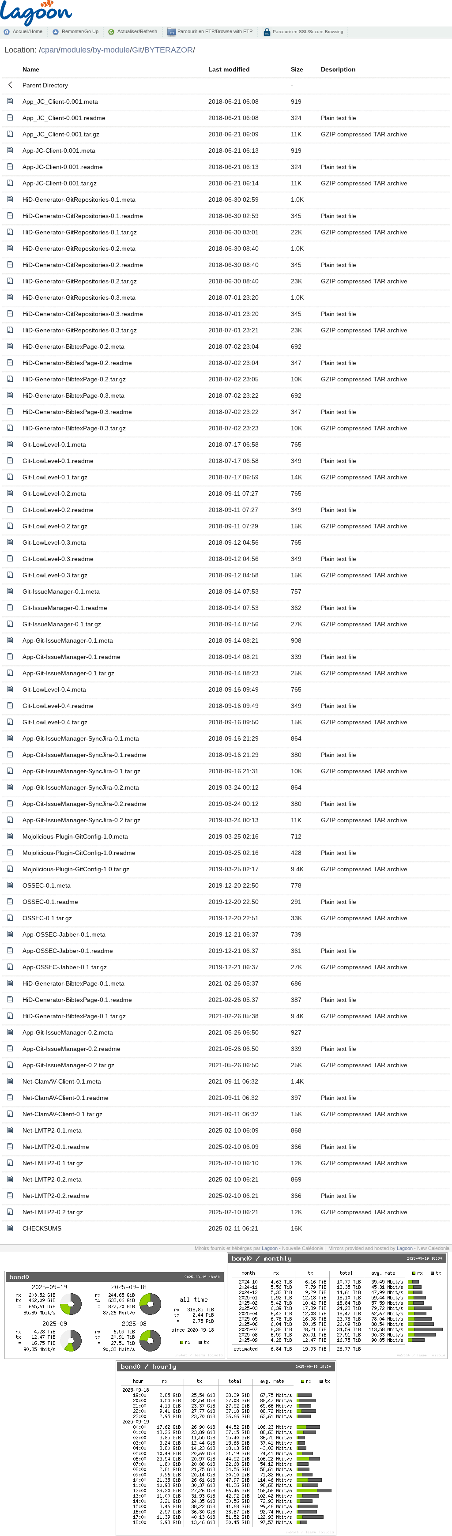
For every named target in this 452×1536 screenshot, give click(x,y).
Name (31, 69)
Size (297, 69)
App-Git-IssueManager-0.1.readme (72, 656)
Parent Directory (45, 85)
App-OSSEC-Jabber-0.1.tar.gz (65, 967)
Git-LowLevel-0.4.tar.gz (55, 722)
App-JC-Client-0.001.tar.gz (60, 183)
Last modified (229, 69)
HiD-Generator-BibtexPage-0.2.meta (73, 346)
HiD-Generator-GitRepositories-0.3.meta (79, 297)
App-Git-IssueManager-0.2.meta (68, 1032)
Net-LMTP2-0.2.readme (56, 1195)
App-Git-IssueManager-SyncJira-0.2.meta (81, 787)
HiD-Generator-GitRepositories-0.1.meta (79, 199)
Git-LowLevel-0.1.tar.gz (55, 477)
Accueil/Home (27, 31)
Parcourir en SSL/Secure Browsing (307, 31)
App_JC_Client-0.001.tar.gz (61, 134)
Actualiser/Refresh (137, 31)
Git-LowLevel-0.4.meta (54, 689)
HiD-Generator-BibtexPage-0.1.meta (73, 983)
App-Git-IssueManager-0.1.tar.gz (68, 673)
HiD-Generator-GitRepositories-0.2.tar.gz (80, 281)
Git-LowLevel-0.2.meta (54, 493)
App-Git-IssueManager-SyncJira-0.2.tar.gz (81, 820)
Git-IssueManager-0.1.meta (61, 591)
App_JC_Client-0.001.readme (64, 117)
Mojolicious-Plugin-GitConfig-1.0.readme (79, 852)
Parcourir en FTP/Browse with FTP (214, 31)
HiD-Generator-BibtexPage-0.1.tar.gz (74, 1016)
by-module (111, 49)
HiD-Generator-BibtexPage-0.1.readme (77, 999)
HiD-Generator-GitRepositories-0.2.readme (83, 264)
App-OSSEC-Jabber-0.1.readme (68, 950)
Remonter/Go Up (80, 31)
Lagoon (270, 1248)
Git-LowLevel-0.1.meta (54, 444)
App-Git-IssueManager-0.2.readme (72, 1048)
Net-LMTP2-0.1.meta (52, 1130)
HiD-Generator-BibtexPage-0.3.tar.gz (74, 428)
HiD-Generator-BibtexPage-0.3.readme (77, 411)
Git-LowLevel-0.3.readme (58, 558)
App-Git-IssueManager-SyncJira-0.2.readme (85, 803)
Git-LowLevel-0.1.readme (58, 460)
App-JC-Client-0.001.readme (63, 166)
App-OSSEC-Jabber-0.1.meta (64, 934)
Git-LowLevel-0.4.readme (58, 705)
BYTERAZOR (168, 49)
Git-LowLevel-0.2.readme (58, 509)
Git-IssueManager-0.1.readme (65, 607)
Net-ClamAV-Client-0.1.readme (66, 1097)
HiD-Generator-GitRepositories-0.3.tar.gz (80, 330)
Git (137, 49)
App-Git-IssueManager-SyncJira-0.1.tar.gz (81, 771)
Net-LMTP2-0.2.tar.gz (53, 1212)
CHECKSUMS (42, 1228)
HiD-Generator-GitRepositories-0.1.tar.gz (80, 232)
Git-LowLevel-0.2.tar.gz (55, 526)
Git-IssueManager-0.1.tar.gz (62, 624)
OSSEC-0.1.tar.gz (47, 918)
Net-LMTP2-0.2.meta (52, 1179)
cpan (49, 49)
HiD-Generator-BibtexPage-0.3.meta (73, 395)
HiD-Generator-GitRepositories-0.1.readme (83, 215)
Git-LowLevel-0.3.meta (54, 542)
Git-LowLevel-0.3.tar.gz (55, 575)
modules (75, 49)
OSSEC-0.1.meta (47, 885)
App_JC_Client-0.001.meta (60, 101)
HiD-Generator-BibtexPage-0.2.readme (77, 362)
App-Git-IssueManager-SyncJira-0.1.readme (85, 754)
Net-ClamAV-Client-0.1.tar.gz (62, 1114)
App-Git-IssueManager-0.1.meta (68, 640)
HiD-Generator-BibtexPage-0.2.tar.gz (74, 379)
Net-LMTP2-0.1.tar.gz (53, 1163)
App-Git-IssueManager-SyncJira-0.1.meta (81, 738)
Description (338, 69)
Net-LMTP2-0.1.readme (56, 1146)
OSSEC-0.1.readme (50, 901)
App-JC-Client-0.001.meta (59, 150)
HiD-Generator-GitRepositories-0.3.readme (83, 313)
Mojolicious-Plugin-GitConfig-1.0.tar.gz (76, 869)
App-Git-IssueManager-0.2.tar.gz (68, 1065)
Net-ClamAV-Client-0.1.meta (62, 1081)
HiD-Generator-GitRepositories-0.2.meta (79, 248)
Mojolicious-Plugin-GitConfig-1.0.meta (75, 836)
